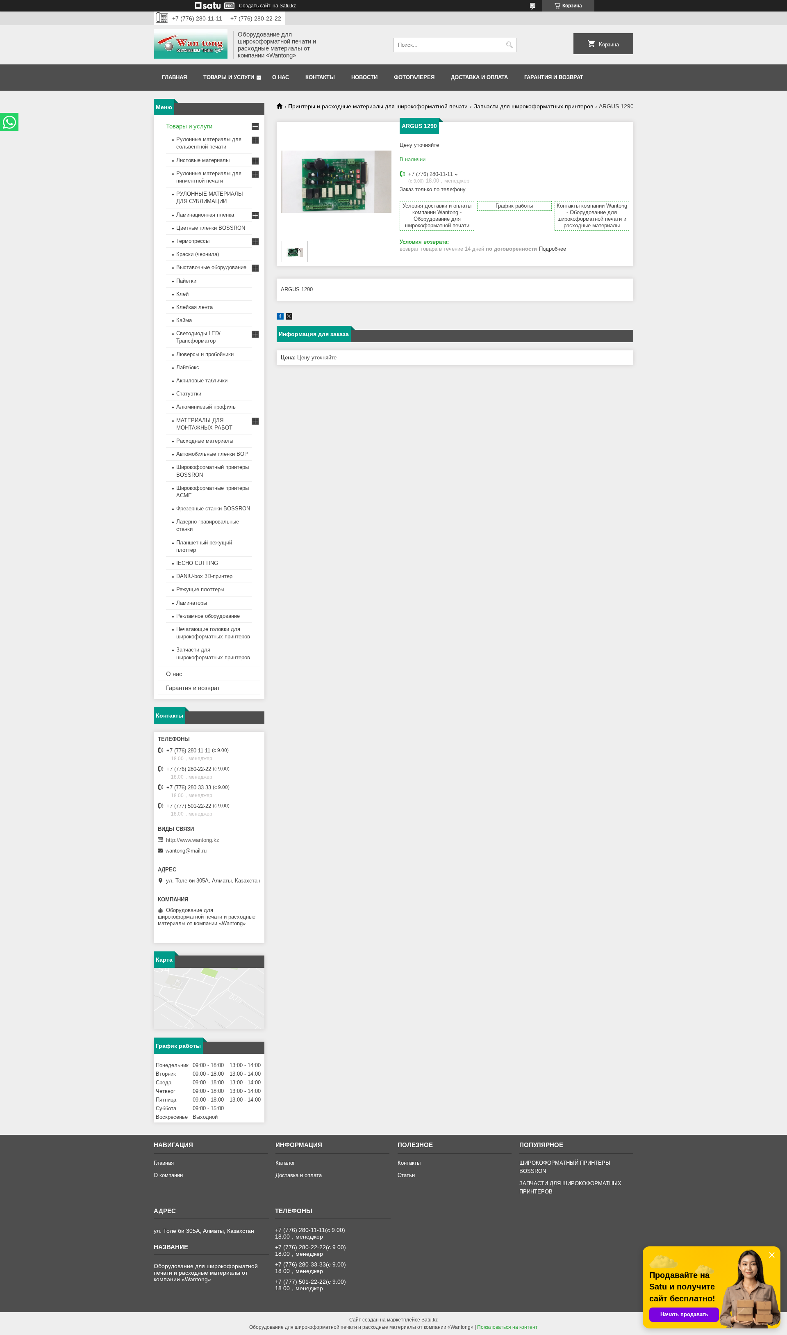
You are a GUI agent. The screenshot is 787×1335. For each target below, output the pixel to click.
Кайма (184, 320)
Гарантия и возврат (553, 77)
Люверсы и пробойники (205, 354)
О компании (168, 1175)
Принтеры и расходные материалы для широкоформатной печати (378, 106)
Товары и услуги (228, 77)
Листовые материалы (203, 160)
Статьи (406, 1175)
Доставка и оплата (479, 77)
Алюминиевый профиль (206, 407)
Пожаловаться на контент (507, 1327)
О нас (280, 77)
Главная (174, 77)
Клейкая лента (194, 307)
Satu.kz (429, 1320)
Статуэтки (188, 394)
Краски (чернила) (197, 254)
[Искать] (509, 45)
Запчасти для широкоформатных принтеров (533, 106)
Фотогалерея (414, 77)
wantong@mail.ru (186, 851)
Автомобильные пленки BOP (212, 454)
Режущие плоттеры (200, 589)
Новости (364, 77)
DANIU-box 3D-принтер (204, 576)
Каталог (285, 1163)
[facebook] (280, 318)
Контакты (320, 77)
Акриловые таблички (201, 380)
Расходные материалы (204, 441)
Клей (182, 294)
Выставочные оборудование (211, 267)
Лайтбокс (187, 367)
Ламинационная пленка (205, 215)
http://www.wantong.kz (192, 840)
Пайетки (186, 281)
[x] (289, 318)
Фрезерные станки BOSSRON (213, 508)
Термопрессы (192, 241)
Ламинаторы (191, 603)
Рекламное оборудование (208, 616)
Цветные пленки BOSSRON (210, 228)
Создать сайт (255, 6)
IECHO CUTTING (197, 563)
